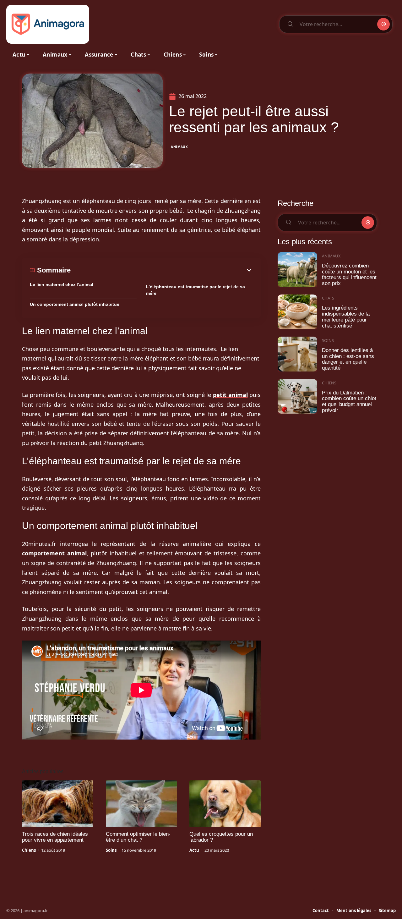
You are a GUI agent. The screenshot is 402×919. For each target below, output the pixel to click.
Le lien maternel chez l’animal (61, 284)
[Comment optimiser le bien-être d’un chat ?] (141, 804)
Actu (194, 850)
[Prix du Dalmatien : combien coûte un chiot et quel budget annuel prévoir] (297, 396)
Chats (328, 298)
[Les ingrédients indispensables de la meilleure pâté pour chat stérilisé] (297, 311)
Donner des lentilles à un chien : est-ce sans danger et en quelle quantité (348, 359)
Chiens (29, 850)
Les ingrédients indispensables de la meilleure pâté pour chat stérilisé (346, 316)
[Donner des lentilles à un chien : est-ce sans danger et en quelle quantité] (297, 354)
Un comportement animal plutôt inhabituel (75, 304)
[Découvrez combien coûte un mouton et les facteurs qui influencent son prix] (297, 269)
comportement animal (54, 553)
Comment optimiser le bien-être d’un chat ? (138, 837)
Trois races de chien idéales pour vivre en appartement (55, 837)
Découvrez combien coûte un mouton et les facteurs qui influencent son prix (349, 274)
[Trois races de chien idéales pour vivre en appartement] (57, 804)
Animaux (179, 147)
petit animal (230, 395)
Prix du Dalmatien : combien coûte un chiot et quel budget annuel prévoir (349, 401)
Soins (111, 850)
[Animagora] (47, 24)
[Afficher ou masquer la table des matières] (162, 270)
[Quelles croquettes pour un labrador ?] (225, 804)
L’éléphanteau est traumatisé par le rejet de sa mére (195, 290)
